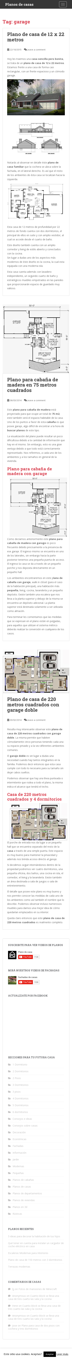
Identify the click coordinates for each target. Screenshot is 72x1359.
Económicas (19, 1139)
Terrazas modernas (19, 1266)
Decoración (19, 1132)
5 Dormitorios (20, 1105)
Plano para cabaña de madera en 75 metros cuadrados (32, 385)
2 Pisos (17, 1078)
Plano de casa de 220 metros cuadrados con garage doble (33, 704)
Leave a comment (36, 49)
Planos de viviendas (24, 1200)
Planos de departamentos (27, 1193)
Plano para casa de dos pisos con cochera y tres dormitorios (34, 1327)
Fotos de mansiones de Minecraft (38, 1289)
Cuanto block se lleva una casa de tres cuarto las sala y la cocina (33, 1297)
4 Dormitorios (20, 1098)
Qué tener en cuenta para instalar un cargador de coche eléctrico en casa (36, 1244)
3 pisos (17, 1091)
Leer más (62, 1354)
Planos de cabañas (23, 1179)
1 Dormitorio (20, 1064)
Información (19, 1152)
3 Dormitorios (20, 1085)
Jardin (16, 1159)
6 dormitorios (20, 1112)
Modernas (18, 1166)
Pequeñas (18, 1173)
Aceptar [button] (50, 1354)
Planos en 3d (20, 1207)
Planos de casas (19, 4)
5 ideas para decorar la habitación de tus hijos (34, 1236)
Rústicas (17, 1213)
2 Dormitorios (20, 1071)
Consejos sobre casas (25, 1125)
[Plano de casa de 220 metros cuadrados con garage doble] (36, 671)
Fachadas (18, 1146)
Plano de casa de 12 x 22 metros (35, 37)
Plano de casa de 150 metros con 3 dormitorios (35, 1259)
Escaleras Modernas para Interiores (28, 1253)
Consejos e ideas (22, 1118)
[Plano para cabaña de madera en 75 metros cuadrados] (36, 338)
